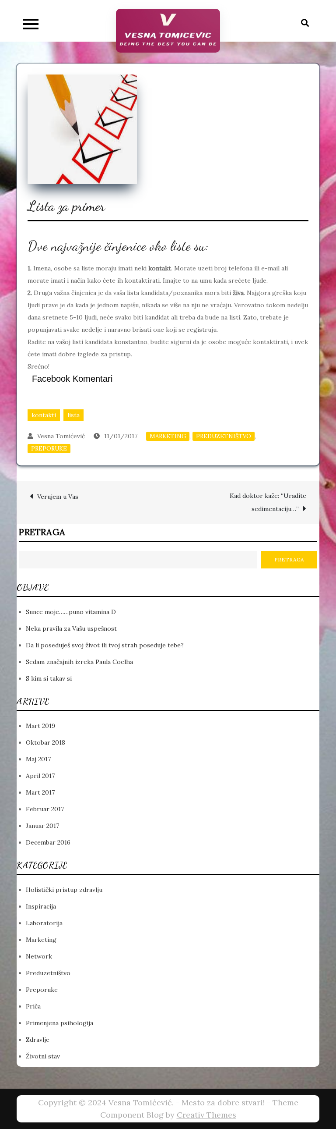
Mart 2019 (40, 726)
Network (39, 956)
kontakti (44, 415)
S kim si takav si (49, 678)
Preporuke (49, 448)
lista (73, 415)
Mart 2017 (40, 792)
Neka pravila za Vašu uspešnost (71, 628)
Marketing (168, 436)
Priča (33, 1006)
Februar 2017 (45, 809)
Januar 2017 (42, 826)
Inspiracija (41, 906)
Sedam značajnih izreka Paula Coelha (79, 662)
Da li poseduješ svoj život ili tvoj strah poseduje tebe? (105, 645)
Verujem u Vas (57, 497)
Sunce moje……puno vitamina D (71, 612)
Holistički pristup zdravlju (64, 890)
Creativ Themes (206, 1115)
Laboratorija (44, 923)
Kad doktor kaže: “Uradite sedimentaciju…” (268, 502)
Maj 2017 (38, 759)
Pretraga (42, 531)
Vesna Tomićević (61, 436)
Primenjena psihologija (59, 1023)
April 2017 (40, 776)
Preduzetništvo (223, 436)
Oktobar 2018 (45, 742)
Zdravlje (37, 1040)
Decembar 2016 (48, 842)
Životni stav (43, 1056)
